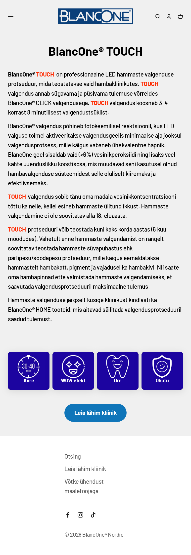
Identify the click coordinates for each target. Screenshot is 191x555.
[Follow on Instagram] (80, 515)
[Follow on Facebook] (67, 515)
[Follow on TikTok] (93, 515)
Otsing (72, 456)
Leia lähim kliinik (95, 412)
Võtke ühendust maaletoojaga (84, 486)
